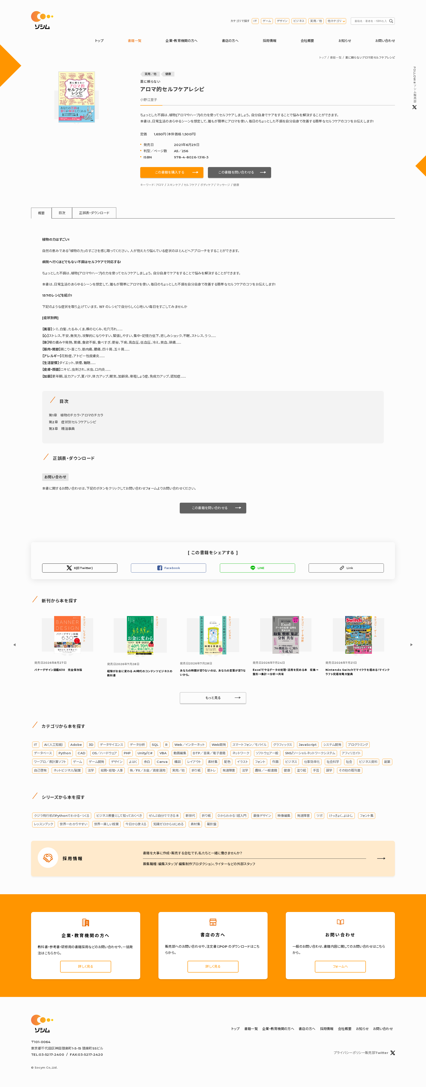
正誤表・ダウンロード (94, 213)
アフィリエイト (351, 753)
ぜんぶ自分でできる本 (164, 816)
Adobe (76, 745)
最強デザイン (262, 816)
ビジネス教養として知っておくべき (119, 816)
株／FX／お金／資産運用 (148, 770)
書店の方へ (230, 41)
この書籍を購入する (169, 172)
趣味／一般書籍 (266, 770)
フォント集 (367, 816)
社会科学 (333, 762)
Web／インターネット (189, 745)
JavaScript (308, 745)
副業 (387, 762)
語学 (329, 770)
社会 (349, 762)
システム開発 (332, 745)
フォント (260, 762)
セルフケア (190, 185)
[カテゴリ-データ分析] (285, 652)
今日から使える (135, 824)
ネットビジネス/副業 (67, 770)
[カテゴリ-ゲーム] (358, 652)
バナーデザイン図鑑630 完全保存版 (58, 669)
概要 (41, 213)
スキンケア (174, 185)
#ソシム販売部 (414, 85)
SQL (155, 745)
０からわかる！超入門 (232, 816)
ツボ (319, 816)
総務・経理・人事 (112, 770)
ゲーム (267, 21)
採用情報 (269, 41)
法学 (91, 770)
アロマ (160, 185)
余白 (147, 762)
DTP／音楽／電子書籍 (209, 753)
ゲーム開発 (96, 762)
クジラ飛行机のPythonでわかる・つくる (61, 816)
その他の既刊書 (349, 770)
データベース (43, 753)
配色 (227, 762)
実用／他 (316, 21)
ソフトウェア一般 (267, 753)
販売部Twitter (376, 1053)
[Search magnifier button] (391, 21)
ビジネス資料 (368, 762)
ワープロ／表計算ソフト (50, 762)
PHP (127, 753)
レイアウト (194, 762)
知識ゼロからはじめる (168, 824)
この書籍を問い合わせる (236, 172)
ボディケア (207, 185)
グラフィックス (282, 745)
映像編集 (284, 816)
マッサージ (223, 185)
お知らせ (344, 41)
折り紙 (196, 770)
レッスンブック (43, 824)
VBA (163, 753)
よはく (133, 762)
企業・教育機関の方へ (181, 41)
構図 (177, 762)
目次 (62, 213)
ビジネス (298, 21)
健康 (168, 74)
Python (65, 753)
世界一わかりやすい (73, 824)
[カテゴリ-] (140, 654)
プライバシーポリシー (349, 1053)
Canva (162, 762)
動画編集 (180, 753)
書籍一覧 (134, 41)
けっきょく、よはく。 (341, 816)
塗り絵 (301, 770)
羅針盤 (211, 824)
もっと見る (213, 698)
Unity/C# (145, 753)
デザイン (282, 21)
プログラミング (358, 745)
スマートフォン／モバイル (249, 745)
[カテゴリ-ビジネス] (213, 653)
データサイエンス (111, 745)
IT (255, 21)
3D (91, 745)
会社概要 (307, 41)
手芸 (316, 770)
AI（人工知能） (53, 745)
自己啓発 (40, 770)
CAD (81, 753)
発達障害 (229, 770)
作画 (275, 762)
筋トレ (211, 770)
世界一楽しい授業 (106, 824)
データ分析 (137, 745)
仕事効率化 (312, 762)
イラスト (242, 762)
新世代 (190, 816)
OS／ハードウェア (104, 753)
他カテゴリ (334, 21)
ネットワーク (240, 753)
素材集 (212, 762)
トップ (99, 41)
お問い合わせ (385, 41)
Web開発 (219, 745)
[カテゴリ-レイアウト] (67, 652)
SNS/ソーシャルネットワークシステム (310, 753)
